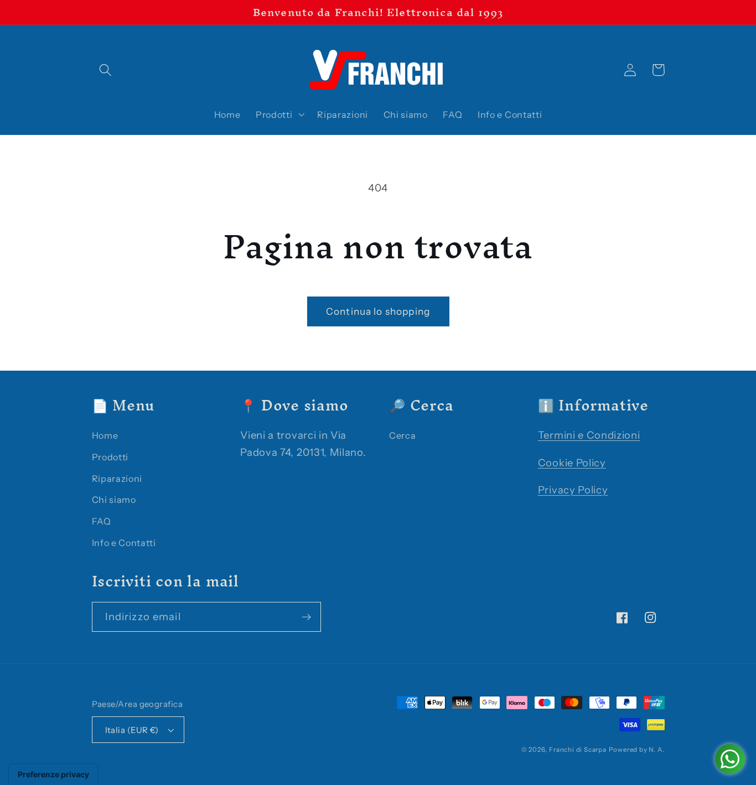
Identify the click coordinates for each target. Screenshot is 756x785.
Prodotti (110, 456)
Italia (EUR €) (132, 730)
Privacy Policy (573, 490)
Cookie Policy (572, 462)
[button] (106, 70)
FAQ (101, 521)
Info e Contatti (124, 542)
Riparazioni (117, 478)
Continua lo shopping (378, 311)
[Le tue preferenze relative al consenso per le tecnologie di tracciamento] (53, 774)
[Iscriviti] (306, 617)
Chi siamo (114, 499)
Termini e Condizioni (589, 435)
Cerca (402, 435)
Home (105, 435)
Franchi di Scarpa (578, 749)
